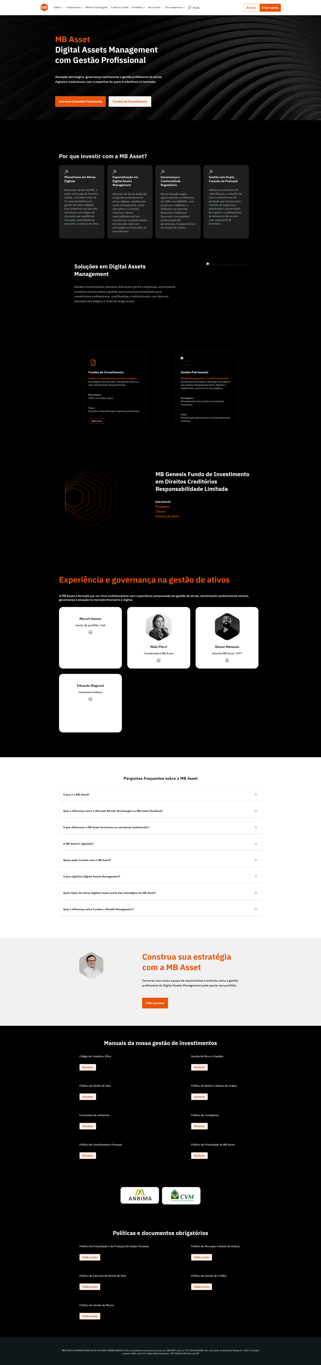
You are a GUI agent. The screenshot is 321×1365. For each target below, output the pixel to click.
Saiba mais (96, 421)
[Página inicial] (44, 7)
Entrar (251, 8)
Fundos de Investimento (130, 101)
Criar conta (270, 8)
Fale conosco (155, 1003)
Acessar (87, 1067)
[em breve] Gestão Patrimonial (80, 101)
